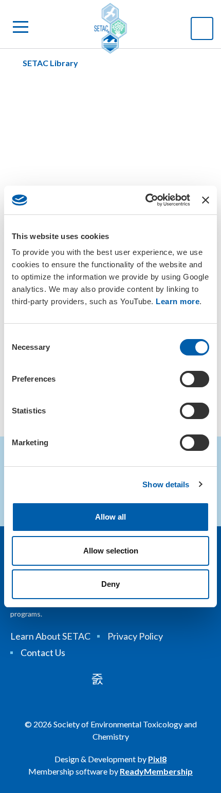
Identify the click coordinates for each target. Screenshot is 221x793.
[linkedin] (97, 678)
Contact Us (43, 652)
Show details (165, 484)
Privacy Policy (135, 636)
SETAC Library (50, 63)
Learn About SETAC (50, 636)
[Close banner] (205, 200)
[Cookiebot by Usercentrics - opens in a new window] (145, 200)
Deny (110, 584)
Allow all (110, 516)
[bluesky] (125, 678)
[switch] (194, 379)
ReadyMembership (156, 771)
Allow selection (110, 550)
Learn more (177, 301)
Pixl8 (157, 759)
